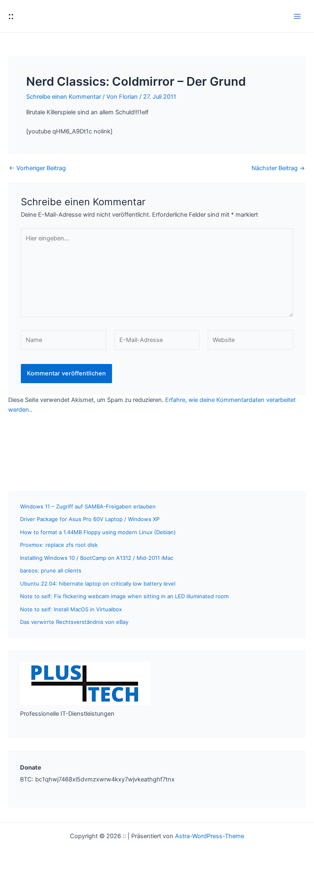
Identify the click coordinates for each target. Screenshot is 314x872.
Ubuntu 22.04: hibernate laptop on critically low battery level (97, 583)
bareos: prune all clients (50, 570)
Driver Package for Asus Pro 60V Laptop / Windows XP (89, 519)
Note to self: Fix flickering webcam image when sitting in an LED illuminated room (124, 596)
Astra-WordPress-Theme (209, 836)
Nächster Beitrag (278, 168)
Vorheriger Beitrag (37, 168)
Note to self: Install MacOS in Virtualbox (71, 609)
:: (11, 16)
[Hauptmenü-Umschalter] (297, 16)
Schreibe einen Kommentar (63, 96)
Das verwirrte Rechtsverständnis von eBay (74, 622)
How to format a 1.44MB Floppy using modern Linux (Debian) (98, 532)
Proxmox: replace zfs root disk (59, 544)
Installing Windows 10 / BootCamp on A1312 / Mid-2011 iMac (96, 558)
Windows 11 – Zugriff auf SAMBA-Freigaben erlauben (88, 506)
